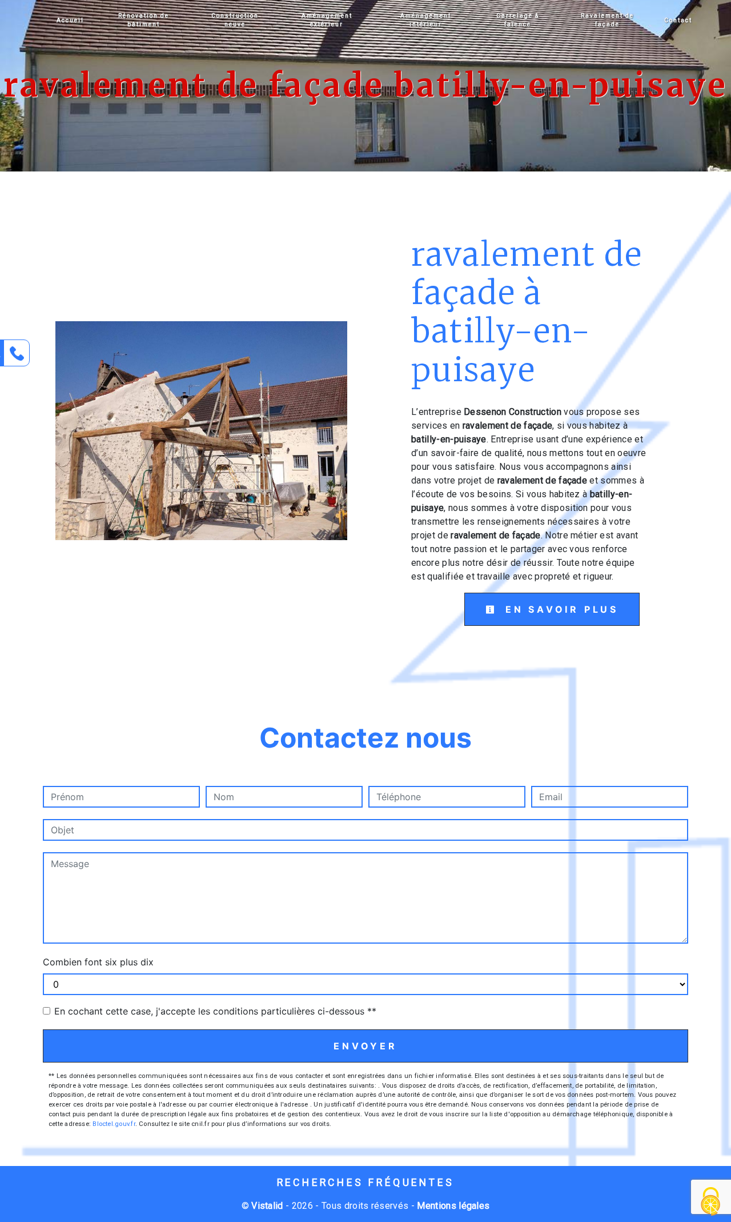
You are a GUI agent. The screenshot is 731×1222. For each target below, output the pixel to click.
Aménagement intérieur (425, 20)
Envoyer (365, 1046)
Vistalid (267, 1205)
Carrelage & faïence (517, 20)
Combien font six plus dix (98, 962)
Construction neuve (235, 20)
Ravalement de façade (607, 20)
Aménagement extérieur (327, 20)
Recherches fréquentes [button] (366, 1182)
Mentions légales (452, 1205)
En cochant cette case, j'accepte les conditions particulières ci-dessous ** (215, 1011)
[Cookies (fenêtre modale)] (711, 1202)
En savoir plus (559, 609)
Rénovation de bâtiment (143, 20)
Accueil (70, 20)
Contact (678, 20)
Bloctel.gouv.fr (114, 1124)
